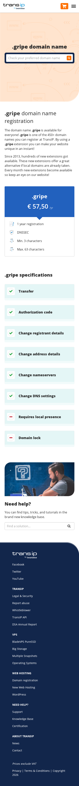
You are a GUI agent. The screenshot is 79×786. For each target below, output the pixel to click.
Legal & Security (22, 596)
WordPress (19, 694)
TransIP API (19, 617)
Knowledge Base (22, 719)
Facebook (18, 564)
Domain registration (25, 680)
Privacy (16, 771)
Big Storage (19, 649)
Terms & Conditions (37, 771)
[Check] (69, 58)
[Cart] (64, 6)
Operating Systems (24, 663)
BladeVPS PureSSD (24, 641)
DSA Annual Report (24, 624)
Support (17, 712)
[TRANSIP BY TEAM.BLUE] (24, 557)
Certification (20, 726)
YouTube (18, 578)
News (15, 743)
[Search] (69, 526)
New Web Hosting (23, 687)
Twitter (16, 571)
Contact (17, 750)
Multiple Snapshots (24, 656)
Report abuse (21, 603)
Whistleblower (21, 610)
